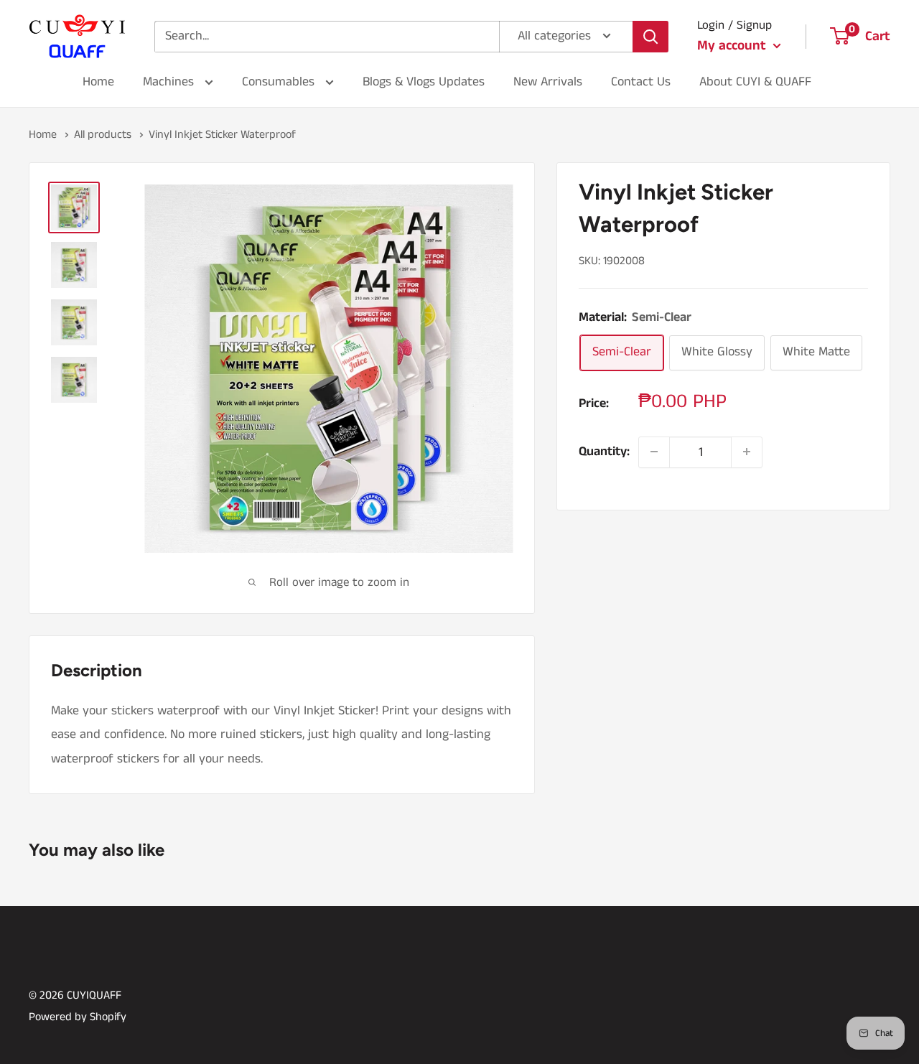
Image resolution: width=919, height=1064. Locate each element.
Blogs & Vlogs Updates (424, 82)
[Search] (650, 36)
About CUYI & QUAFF (755, 82)
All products (102, 134)
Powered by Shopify (77, 1017)
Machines (170, 82)
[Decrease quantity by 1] (654, 452)
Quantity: (604, 451)
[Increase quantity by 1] (747, 452)
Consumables (280, 82)
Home (98, 82)
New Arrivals (547, 82)
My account (733, 45)
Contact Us (641, 82)
